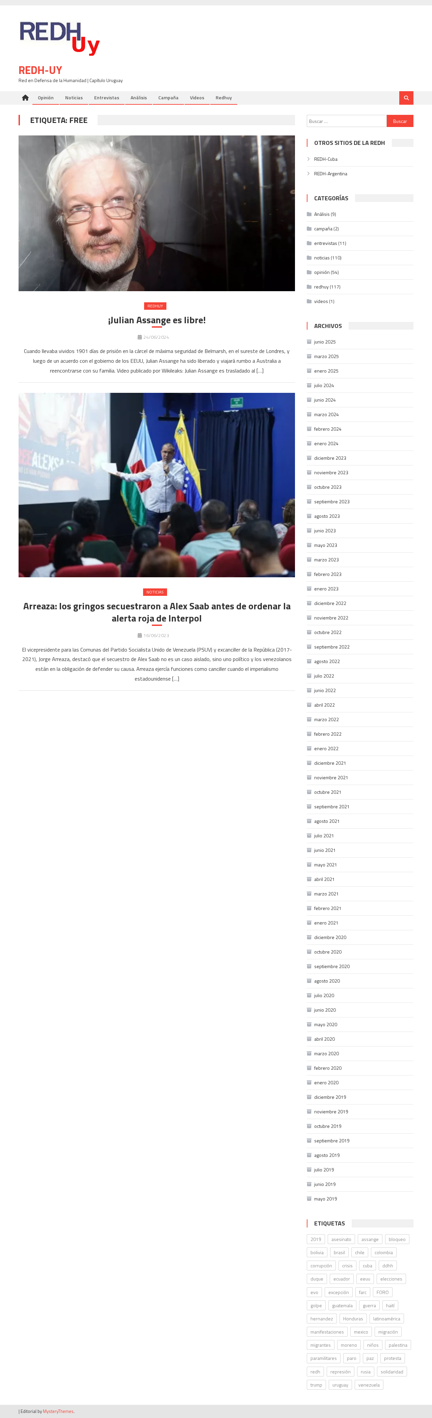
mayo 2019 (325, 1198)
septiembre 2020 (332, 966)
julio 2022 (324, 675)
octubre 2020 (328, 951)
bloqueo (397, 1239)
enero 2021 (326, 922)
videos (321, 301)
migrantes (320, 1344)
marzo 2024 (326, 414)
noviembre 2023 (331, 472)
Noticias (74, 97)
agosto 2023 (327, 516)
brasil (339, 1252)
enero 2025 (326, 370)
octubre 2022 (328, 632)
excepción (338, 1292)
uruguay (340, 1384)
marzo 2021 (326, 893)
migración (388, 1331)
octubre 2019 (328, 1126)
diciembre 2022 (330, 603)
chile (359, 1252)
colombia (384, 1252)
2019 (315, 1239)
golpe (316, 1305)
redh (315, 1371)
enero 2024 (326, 443)
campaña (323, 228)
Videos (197, 97)
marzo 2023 (326, 559)
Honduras (353, 1318)
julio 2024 (324, 385)
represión (340, 1371)
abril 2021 (324, 879)
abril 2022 (324, 704)
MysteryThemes (58, 1411)
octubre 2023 (328, 486)
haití (390, 1305)
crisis (347, 1265)
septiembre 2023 (332, 501)
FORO (383, 1292)
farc (363, 1292)
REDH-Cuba (326, 158)
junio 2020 (325, 1009)
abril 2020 (324, 1038)
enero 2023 (326, 588)
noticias (155, 592)
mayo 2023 (325, 545)
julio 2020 (324, 995)
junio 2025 (325, 341)
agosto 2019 (327, 1155)
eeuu (365, 1278)
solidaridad (392, 1371)
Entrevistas (106, 97)
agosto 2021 (327, 821)
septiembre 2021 (332, 806)
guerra (369, 1305)
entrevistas (325, 243)
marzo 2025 (326, 356)
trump (316, 1384)
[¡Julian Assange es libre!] (157, 213)
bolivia (317, 1252)
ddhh (387, 1265)
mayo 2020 (325, 1024)
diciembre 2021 (330, 762)
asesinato (341, 1239)
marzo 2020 (326, 1053)
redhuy (155, 306)
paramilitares (323, 1358)
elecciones (391, 1278)
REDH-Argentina (330, 173)
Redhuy (224, 97)
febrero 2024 (328, 428)
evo (314, 1292)
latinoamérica (386, 1318)
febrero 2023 (328, 574)
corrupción (321, 1265)
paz (370, 1358)
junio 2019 (325, 1184)
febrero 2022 (328, 733)
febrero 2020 (328, 1067)
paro (351, 1358)
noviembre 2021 (331, 777)
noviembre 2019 (331, 1111)
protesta (392, 1358)
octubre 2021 (328, 791)
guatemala (342, 1305)
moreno (349, 1344)
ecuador (341, 1278)
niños (373, 1344)
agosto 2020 (327, 980)
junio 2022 (325, 690)
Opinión (46, 97)
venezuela (369, 1384)
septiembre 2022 (332, 646)
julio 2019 (324, 1169)
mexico (361, 1331)
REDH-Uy (40, 70)
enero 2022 (326, 748)
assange (370, 1239)
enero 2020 (326, 1082)
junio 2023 (325, 530)
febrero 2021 (328, 908)
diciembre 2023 (330, 457)
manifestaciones (327, 1331)
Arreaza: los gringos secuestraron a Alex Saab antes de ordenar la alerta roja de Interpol (157, 612)
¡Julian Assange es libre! (157, 320)
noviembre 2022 (331, 617)
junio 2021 (325, 850)
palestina (398, 1344)
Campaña (168, 97)
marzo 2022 (326, 719)
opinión (322, 272)
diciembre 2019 (330, 1096)
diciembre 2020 (330, 937)
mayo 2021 (325, 864)
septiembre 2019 (332, 1140)
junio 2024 (325, 399)
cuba (367, 1265)
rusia (366, 1371)
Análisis (139, 97)
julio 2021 (324, 835)
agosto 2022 (327, 661)
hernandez (321, 1318)
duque (316, 1278)
